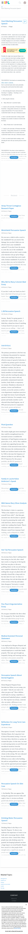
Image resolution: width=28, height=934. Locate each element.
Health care (3, 880)
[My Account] (25, 2)
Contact (14, 901)
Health (2, 886)
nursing (3, 58)
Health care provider (5, 884)
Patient (2, 882)
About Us (14, 898)
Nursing (2, 888)
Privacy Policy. (17, 928)
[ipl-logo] (7, 3)
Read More (14, 216)
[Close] (26, 904)
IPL (2, 7)
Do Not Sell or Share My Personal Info (14, 931)
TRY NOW (22, 50)
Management (4, 878)
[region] (14, 918)
